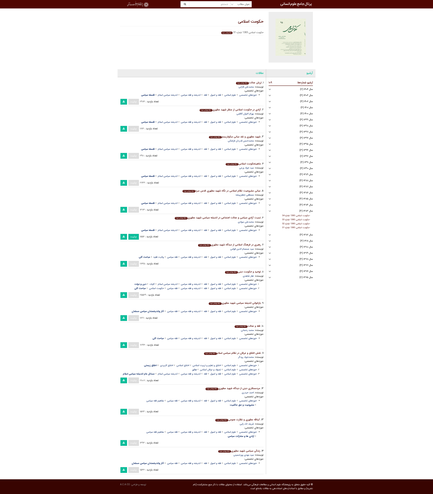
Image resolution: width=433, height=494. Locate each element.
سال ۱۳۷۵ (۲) (306, 277)
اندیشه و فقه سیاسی (191, 95)
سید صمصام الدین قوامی (242, 249)
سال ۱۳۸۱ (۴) (306, 241)
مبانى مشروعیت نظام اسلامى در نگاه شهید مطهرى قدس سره (222, 191)
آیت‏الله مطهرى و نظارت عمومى (238, 420)
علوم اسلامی (230, 95)
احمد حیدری (248, 392)
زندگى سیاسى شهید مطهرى (239, 451)
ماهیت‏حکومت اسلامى (244, 164)
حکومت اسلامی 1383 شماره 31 (296, 227)
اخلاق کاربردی (166, 365)
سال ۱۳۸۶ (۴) (306, 193)
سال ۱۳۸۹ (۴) (306, 174)
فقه (205, 95)
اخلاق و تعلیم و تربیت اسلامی (206, 365)
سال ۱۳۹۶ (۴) (306, 138)
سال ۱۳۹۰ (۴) (306, 168)
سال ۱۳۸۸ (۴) (306, 180)
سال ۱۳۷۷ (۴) (306, 265)
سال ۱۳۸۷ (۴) (306, 186)
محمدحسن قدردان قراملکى (241, 141)
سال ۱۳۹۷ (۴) (306, 132)
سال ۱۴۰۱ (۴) (307, 107)
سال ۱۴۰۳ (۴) (306, 95)
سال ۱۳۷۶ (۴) (306, 271)
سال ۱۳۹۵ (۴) (306, 144)
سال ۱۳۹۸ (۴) (306, 126)
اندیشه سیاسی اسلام (168, 95)
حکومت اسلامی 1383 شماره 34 (296, 215)
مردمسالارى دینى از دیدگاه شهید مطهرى (233, 388)
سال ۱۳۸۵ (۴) (306, 199)
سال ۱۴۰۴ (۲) (306, 89)
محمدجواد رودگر (246, 357)
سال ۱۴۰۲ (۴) (306, 101)
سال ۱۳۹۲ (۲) (306, 156)
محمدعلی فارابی (246, 87)
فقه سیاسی (172, 257)
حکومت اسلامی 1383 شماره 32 (296, 223)
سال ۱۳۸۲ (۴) (306, 235)
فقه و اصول (215, 95)
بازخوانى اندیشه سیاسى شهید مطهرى (235, 303)
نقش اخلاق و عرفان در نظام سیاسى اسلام (233, 353)
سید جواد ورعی (246, 168)
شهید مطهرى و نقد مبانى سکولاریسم (235, 137)
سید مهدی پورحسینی (243, 455)
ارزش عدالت (249, 83)
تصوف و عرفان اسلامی (210, 369)
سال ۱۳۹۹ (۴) (306, 120)
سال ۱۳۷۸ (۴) (306, 259)
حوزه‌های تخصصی (248, 95)
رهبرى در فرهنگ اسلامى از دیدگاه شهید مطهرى (230, 245)
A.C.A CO (125, 484)
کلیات (152, 284)
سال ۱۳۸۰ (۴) (306, 247)
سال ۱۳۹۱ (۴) (306, 162)
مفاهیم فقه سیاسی (155, 401)
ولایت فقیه (158, 257)
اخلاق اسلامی (182, 365)
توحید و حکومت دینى (243, 272)
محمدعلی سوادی (246, 222)
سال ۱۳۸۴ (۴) (306, 205)
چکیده (134, 102)
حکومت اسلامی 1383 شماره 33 (296, 219)
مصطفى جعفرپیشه (245, 195)
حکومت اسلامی (251, 21)
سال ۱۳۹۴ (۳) (306, 150)
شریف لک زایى (247, 424)
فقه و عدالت (248, 326)
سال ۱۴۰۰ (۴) (306, 113)
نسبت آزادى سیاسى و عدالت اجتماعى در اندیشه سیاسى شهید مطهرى (218, 218)
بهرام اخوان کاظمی (245, 114)
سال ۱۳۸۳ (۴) (306, 211)
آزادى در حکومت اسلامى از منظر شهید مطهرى (231, 110)
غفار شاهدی (248, 276)
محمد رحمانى (247, 330)
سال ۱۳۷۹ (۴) (306, 253)
